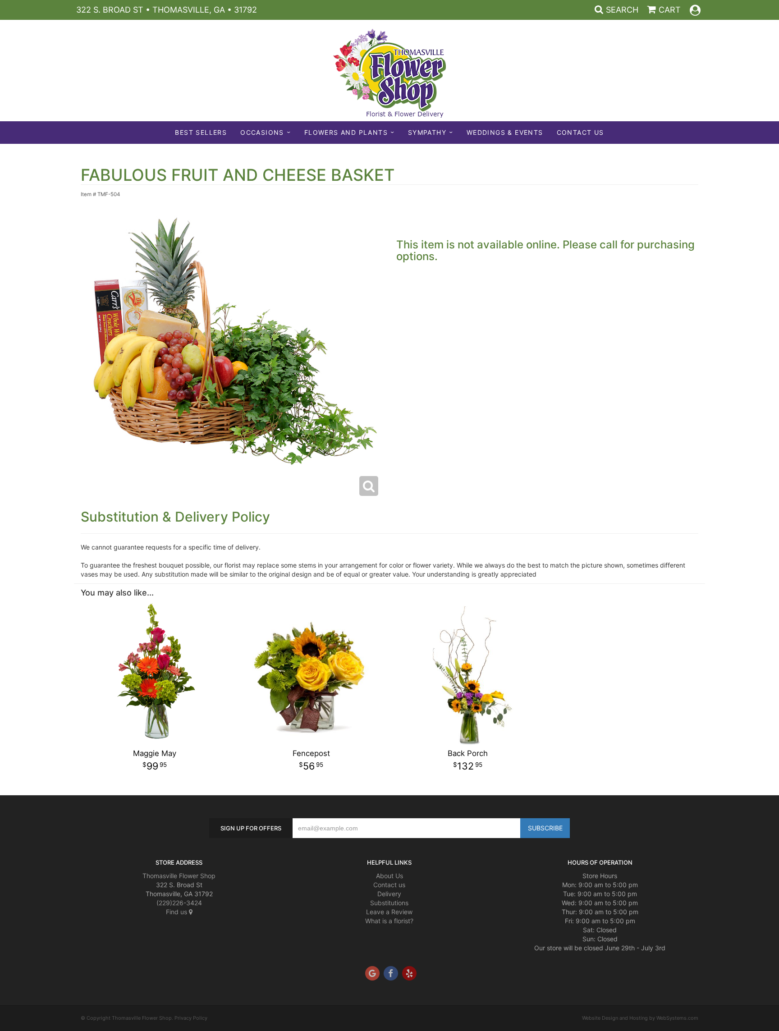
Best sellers (201, 132)
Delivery (389, 894)
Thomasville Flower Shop (178, 876)
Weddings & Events (505, 132)
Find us (177, 912)
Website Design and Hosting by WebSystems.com (640, 1018)
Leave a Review (389, 912)
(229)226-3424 (179, 903)
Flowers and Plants (346, 132)
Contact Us (580, 132)
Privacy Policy (190, 1018)
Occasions (262, 132)
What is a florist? (389, 921)
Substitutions (389, 903)
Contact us (389, 885)
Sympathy (427, 132)
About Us (389, 876)
